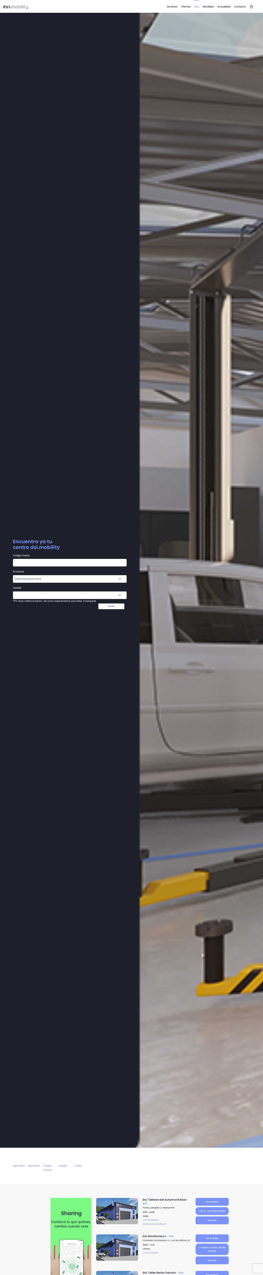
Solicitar (212, 1220)
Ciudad (17, 588)
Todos (78, 1165)
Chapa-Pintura (48, 1167)
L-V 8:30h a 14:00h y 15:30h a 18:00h (212, 1249)
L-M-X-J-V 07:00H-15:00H (212, 1211)
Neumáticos (19, 1165)
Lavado (63, 1165)
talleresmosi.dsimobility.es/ (154, 1224)
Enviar (111, 606)
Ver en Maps (212, 1201)
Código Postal (21, 555)
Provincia (18, 571)
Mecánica (34, 1165)
